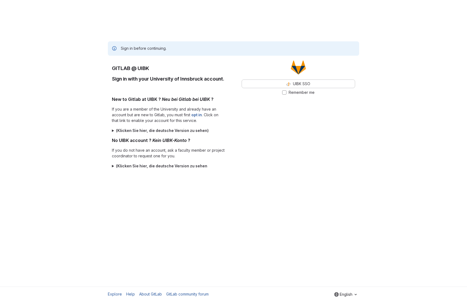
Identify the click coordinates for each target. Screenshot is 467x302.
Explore (115, 294)
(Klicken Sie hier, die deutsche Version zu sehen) (162, 130)
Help (130, 294)
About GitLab (150, 294)
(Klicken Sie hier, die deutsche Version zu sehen (161, 166)
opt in (196, 114)
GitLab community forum (187, 294)
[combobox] (345, 294)
